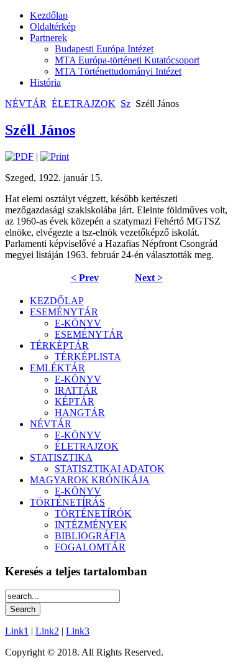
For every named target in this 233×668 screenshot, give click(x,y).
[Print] (54, 156)
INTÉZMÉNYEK (91, 524)
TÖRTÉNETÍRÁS (67, 502)
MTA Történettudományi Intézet (118, 71)
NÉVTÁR (26, 103)
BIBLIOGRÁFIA (90, 536)
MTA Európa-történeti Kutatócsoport (127, 60)
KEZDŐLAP (57, 300)
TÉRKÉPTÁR (59, 345)
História (45, 82)
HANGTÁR (80, 412)
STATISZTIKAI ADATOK (110, 468)
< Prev (85, 277)
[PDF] (19, 156)
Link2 (47, 631)
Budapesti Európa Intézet (104, 49)
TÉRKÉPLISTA (88, 356)
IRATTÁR (76, 390)
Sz (125, 103)
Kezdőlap (49, 15)
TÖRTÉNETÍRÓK (93, 513)
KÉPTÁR (74, 401)
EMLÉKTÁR (57, 368)
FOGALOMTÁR (90, 547)
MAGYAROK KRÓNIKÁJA (90, 480)
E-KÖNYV (78, 323)
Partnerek (48, 37)
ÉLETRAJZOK (84, 103)
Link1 (17, 631)
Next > (149, 277)
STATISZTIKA (61, 457)
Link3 (77, 631)
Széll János (40, 130)
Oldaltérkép (53, 26)
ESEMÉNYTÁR (64, 312)
